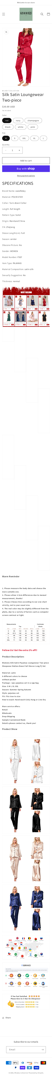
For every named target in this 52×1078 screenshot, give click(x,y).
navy (18, 120)
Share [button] (8, 1017)
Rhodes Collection (21, 1073)
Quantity (5, 144)
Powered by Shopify (36, 1073)
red (7, 120)
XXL (24, 138)
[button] (3, 14)
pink (33, 127)
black (8, 127)
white (20, 127)
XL (34, 138)
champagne (33, 120)
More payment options (26, 175)
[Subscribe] (42, 1049)
